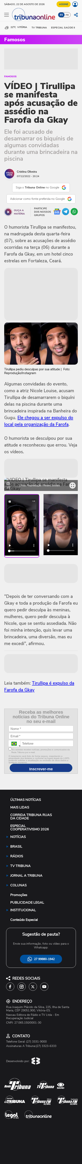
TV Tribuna (39, 27)
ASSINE (63, 4)
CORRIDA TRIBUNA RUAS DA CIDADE (31, 816)
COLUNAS (18, 885)
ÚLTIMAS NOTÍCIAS (25, 799)
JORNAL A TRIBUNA (26, 875)
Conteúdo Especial (24, 919)
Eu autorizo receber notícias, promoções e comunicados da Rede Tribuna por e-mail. (40, 750)
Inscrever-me (41, 769)
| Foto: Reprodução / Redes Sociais (40, 485)
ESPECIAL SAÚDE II (63, 27)
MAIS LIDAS (19, 807)
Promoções (18, 895)
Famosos (10, 76)
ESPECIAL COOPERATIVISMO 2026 (29, 827)
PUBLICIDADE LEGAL (27, 902)
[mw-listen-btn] (8, 212)
